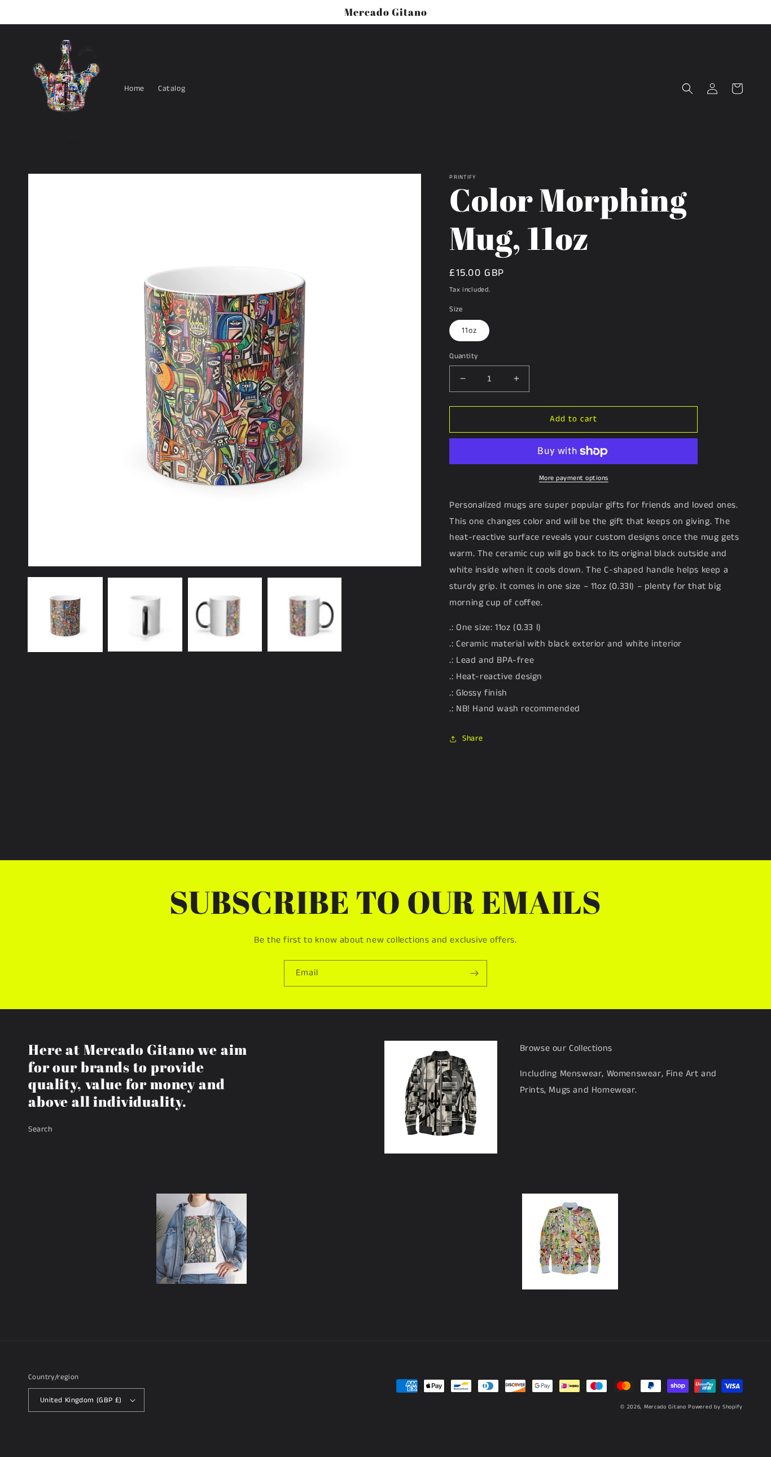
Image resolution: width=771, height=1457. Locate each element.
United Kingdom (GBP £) (81, 1400)
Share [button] (472, 738)
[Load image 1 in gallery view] (65, 615)
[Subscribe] (474, 973)
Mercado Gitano (665, 1407)
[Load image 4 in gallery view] (304, 615)
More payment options (573, 478)
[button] (687, 88)
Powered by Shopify (715, 1407)
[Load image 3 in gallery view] (225, 615)
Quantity (463, 356)
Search (40, 1129)
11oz (469, 330)
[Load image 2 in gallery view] (145, 615)
